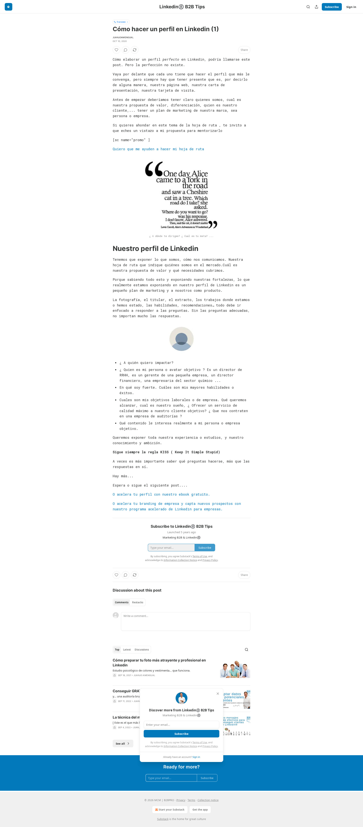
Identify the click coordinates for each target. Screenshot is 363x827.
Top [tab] (117, 649)
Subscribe (332, 7)
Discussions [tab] (142, 649)
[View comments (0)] (125, 50)
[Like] (116, 50)
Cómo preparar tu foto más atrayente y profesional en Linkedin (159, 662)
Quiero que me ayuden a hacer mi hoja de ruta (158, 149)
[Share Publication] (316, 7)
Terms (191, 800)
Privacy (180, 800)
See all (120, 743)
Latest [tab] (127, 649)
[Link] (107, 249)
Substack (162, 819)
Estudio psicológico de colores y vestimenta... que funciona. (151, 670)
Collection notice (208, 800)
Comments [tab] (121, 602)
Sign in (351, 7)
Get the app (200, 809)
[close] (218, 694)
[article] (181, 670)
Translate (121, 21)
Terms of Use (199, 742)
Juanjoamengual (123, 37)
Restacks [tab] (137, 602)
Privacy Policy (210, 746)
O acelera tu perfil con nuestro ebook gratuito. (161, 494)
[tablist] (129, 602)
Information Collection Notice (180, 746)
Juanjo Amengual (144, 675)
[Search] (308, 7)
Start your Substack (172, 809)
